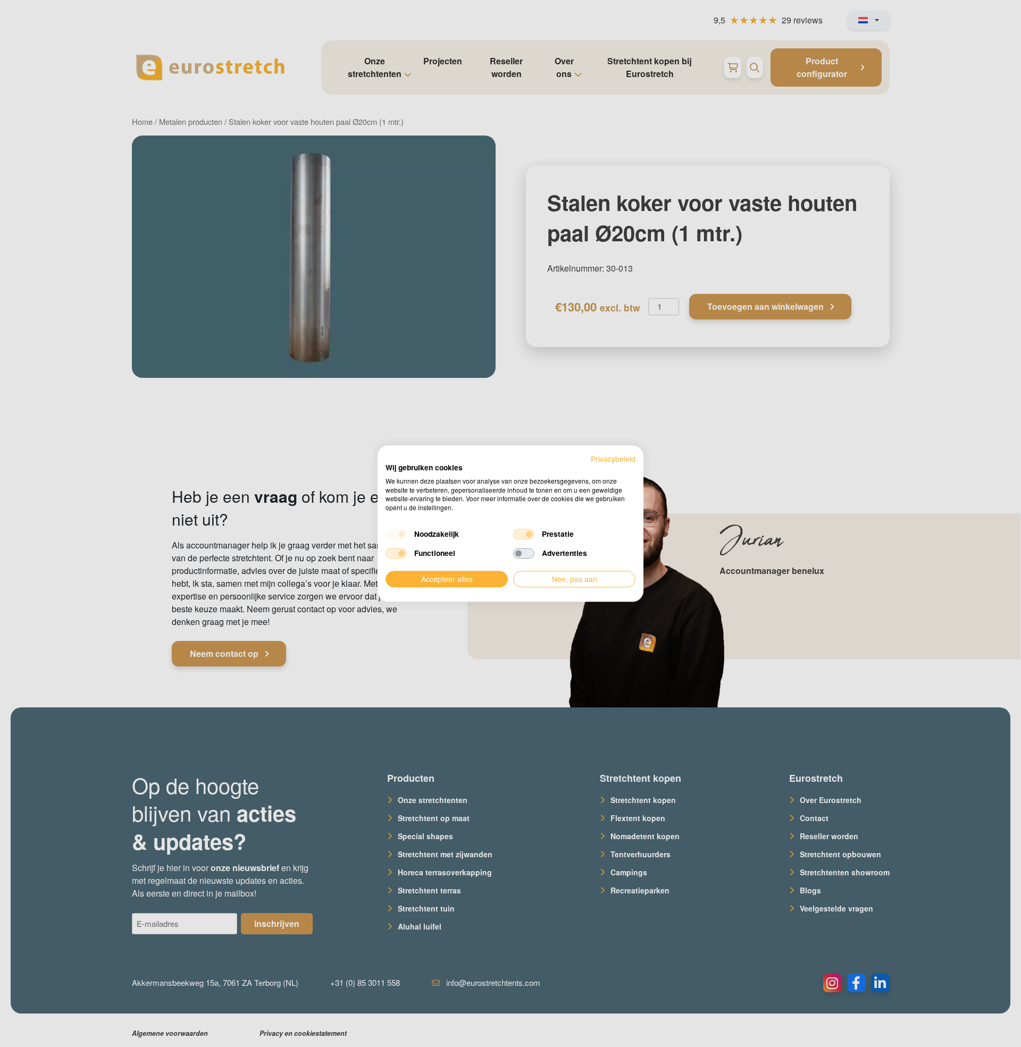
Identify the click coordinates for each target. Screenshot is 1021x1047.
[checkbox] (396, 534)
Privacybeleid (613, 458)
